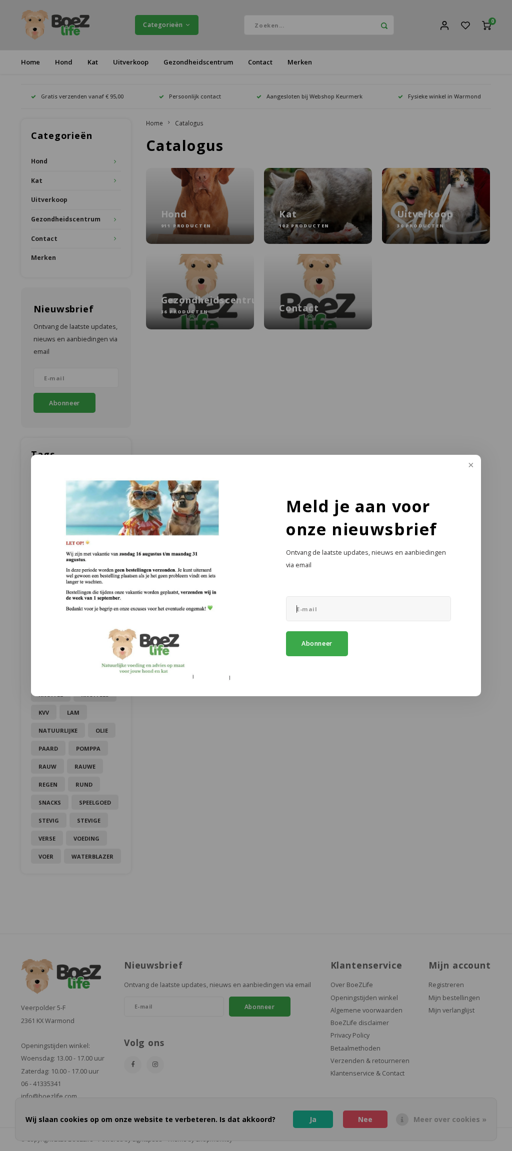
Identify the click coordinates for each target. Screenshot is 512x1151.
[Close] (470, 466)
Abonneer (317, 643)
